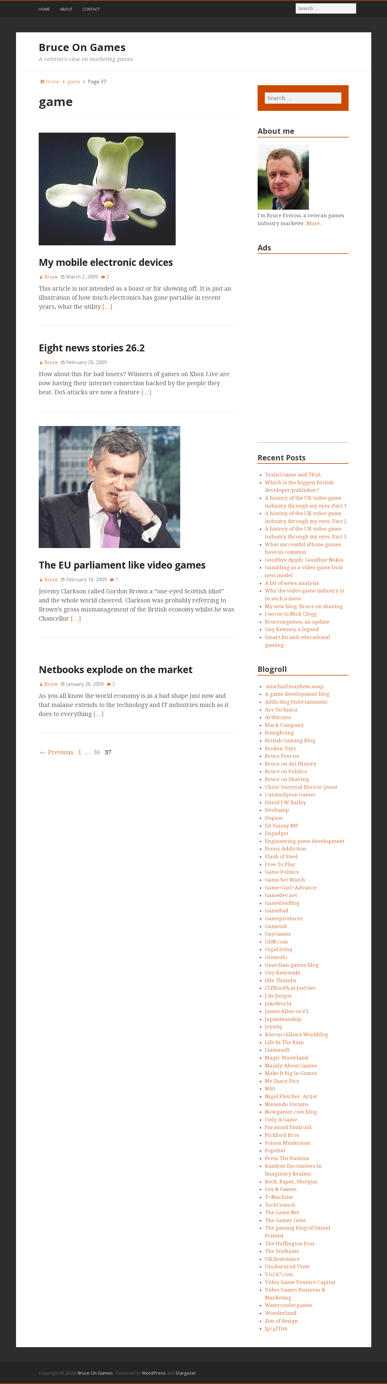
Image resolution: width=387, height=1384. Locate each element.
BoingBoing (279, 733)
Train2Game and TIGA (293, 475)
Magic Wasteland (286, 1058)
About (66, 9)
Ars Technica (281, 710)
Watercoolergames (288, 1305)
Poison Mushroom (287, 1143)
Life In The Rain (284, 1042)
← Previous (56, 752)
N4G (270, 1089)
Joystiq (273, 1027)
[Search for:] (326, 8)
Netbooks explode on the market (116, 669)
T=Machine (279, 1197)
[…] (107, 306)
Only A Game (281, 1120)
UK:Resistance (282, 1259)
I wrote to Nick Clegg (291, 614)
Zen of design (281, 1321)
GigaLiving (278, 949)
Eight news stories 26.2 (92, 347)
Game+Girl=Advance (291, 888)
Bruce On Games (82, 47)
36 (96, 752)
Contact (91, 9)
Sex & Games (281, 1189)
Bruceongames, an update (297, 622)
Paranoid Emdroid (288, 1127)
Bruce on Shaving (287, 779)
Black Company (284, 725)
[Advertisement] (303, 351)
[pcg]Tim (276, 1328)
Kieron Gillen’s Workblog (296, 1034)
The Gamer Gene (285, 1220)
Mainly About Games (291, 1066)
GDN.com (276, 942)
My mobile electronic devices (106, 262)
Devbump (277, 810)
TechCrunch (280, 1205)
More (313, 223)
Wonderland (281, 1313)
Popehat (275, 1150)
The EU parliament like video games (122, 564)
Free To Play (280, 864)
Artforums (278, 717)
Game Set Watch (285, 880)
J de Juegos (278, 996)
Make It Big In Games (291, 1073)
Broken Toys (280, 748)
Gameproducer (284, 918)
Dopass (274, 818)
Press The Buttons (287, 1158)
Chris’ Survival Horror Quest (301, 787)
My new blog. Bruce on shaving (304, 606)
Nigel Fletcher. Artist (291, 1096)
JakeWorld (278, 1004)
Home (44, 9)
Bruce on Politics (286, 771)
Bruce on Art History (291, 764)
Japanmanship (283, 1019)
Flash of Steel (281, 856)
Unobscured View (287, 1266)
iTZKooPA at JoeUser (290, 988)
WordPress (154, 1373)
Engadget (276, 833)
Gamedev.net (281, 895)
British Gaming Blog (290, 740)
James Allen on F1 (287, 1011)
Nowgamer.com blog (291, 1112)
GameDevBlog (282, 903)
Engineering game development (304, 841)
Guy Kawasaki (283, 972)
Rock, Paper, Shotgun (291, 1182)
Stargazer (186, 1373)
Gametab (276, 926)
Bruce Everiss (282, 756)
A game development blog (297, 694)
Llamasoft (277, 1050)
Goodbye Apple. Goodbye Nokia (304, 560)
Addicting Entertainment (296, 702)
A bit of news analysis (292, 583)
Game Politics (282, 872)
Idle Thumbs (280, 980)
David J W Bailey (285, 802)
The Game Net (282, 1212)
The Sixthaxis (282, 1251)
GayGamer (278, 934)
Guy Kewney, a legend (292, 629)
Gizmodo (276, 957)
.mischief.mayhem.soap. (295, 686)
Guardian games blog (292, 965)
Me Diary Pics (282, 1081)
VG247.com (279, 1274)
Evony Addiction (285, 849)
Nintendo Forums (286, 1104)
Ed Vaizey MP (281, 826)
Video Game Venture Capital (300, 1282)
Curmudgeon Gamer (290, 795)
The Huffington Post (289, 1243)
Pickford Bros (282, 1135)
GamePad (276, 911)
